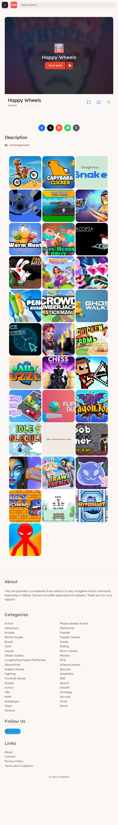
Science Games (70, 664)
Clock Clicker (25, 353)
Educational (12, 664)
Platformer (67, 628)
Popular (65, 632)
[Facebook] (41, 127)
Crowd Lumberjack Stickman (58, 320)
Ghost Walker (91, 320)
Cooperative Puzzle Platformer (25, 660)
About (9, 752)
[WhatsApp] (67, 127)
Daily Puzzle (25, 387)
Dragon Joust (91, 420)
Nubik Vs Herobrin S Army (58, 253)
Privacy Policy (14, 761)
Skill (62, 678)
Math (8, 697)
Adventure (12, 628)
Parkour (10, 710)
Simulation (67, 674)
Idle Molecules (25, 453)
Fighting (10, 674)
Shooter (65, 669)
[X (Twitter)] (50, 127)
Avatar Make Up (25, 487)
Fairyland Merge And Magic (58, 286)
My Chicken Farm (92, 353)
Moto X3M (25, 186)
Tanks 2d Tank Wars (58, 220)
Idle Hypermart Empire (91, 520)
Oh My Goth (58, 353)
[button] (99, 102)
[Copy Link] (76, 127)
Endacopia (92, 253)
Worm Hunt (25, 253)
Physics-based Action (74, 623)
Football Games (15, 678)
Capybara (58, 186)
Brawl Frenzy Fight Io (58, 487)
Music (8, 706)
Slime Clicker (92, 487)
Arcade (9, 632)
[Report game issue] (109, 102)
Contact (10, 756)
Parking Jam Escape (25, 420)
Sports (64, 683)
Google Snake (91, 186)
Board (9, 642)
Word (63, 706)
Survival (65, 697)
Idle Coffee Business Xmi (58, 439)
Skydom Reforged (91, 286)
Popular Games (70, 637)
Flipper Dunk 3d (58, 420)
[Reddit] (59, 127)
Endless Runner (15, 669)
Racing (64, 646)
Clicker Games (14, 655)
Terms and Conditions (19, 766)
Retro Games (69, 651)
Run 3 (25, 220)
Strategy (66, 692)
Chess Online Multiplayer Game (58, 387)
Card (8, 646)
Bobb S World (25, 520)
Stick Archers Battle (91, 387)
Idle (7, 692)
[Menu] (5, 5)
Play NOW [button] (55, 65)
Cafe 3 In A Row (58, 520)
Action (9, 623)
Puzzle (64, 642)
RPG (63, 660)
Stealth (65, 687)
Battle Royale (14, 637)
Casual (9, 651)
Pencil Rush (25, 320)
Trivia (63, 701)
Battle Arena (92, 220)
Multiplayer (12, 701)
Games (9, 683)
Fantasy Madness (25, 286)
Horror (9, 687)
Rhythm (65, 655)
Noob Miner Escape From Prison (92, 453)
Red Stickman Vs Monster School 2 (25, 552)
